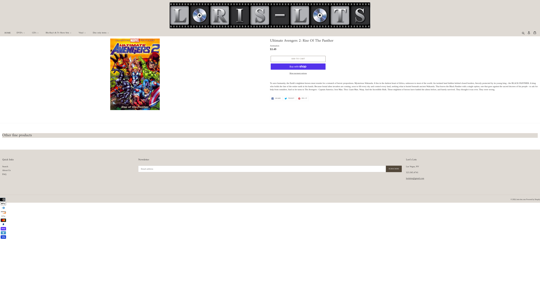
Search (5, 166)
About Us (6, 170)
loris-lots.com (521, 199)
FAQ (4, 174)
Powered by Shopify (533, 199)
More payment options (298, 73)
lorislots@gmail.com (415, 178)
